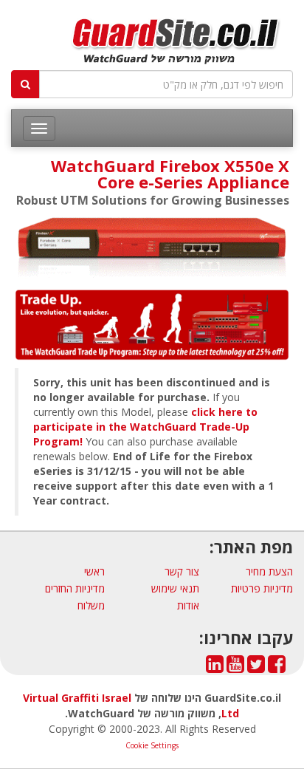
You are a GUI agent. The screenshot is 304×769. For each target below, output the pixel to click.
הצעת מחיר (269, 571)
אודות (188, 605)
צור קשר (182, 571)
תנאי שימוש (175, 588)
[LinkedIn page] (215, 667)
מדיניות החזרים (75, 588)
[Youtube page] (235, 667)
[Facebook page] (277, 667)
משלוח (91, 605)
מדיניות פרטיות (262, 588)
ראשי (94, 571)
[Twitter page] (256, 667)
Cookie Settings (152, 745)
